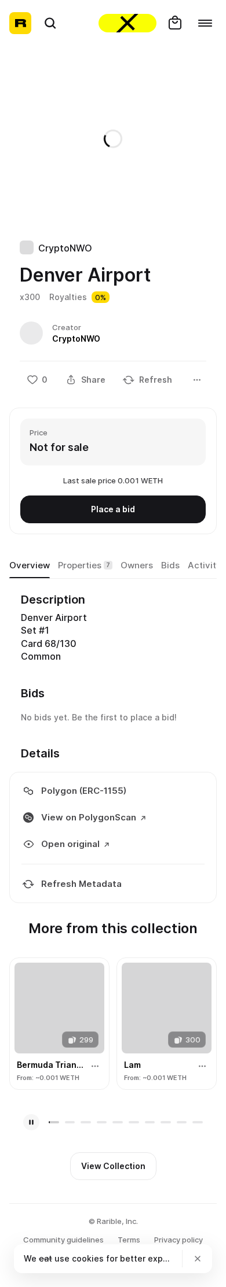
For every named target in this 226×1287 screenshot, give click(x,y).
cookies (88, 1258)
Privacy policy (178, 1239)
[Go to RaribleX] (127, 23)
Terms (129, 1239)
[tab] (29, 566)
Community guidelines (63, 1239)
